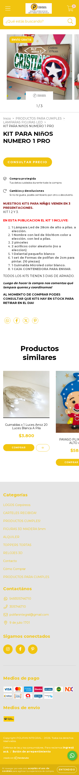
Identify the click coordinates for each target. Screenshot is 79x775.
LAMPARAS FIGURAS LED (23, 122)
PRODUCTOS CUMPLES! (21, 521)
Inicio (7, 118)
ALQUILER (11, 537)
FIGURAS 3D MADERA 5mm (24, 529)
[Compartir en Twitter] (26, 322)
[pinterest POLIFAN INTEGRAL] (32, 649)
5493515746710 (20, 599)
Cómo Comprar (14, 569)
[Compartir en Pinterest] (35, 322)
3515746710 (17, 607)
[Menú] (8, 8)
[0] (70, 9)
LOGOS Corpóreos (16, 505)
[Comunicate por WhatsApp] (72, 755)
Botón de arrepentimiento (32, 751)
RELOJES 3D (13, 553)
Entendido (67, 769)
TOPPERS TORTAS (17, 545)
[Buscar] (70, 21)
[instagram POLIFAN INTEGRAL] (8, 649)
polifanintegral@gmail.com (29, 615)
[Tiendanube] (16, 758)
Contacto (10, 561)
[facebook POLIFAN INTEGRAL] (20, 649)
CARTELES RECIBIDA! (19, 513)
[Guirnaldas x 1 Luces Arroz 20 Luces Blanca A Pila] (43, 447)
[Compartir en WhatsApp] (7, 320)
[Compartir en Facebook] (17, 322)
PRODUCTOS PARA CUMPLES (39, 118)
